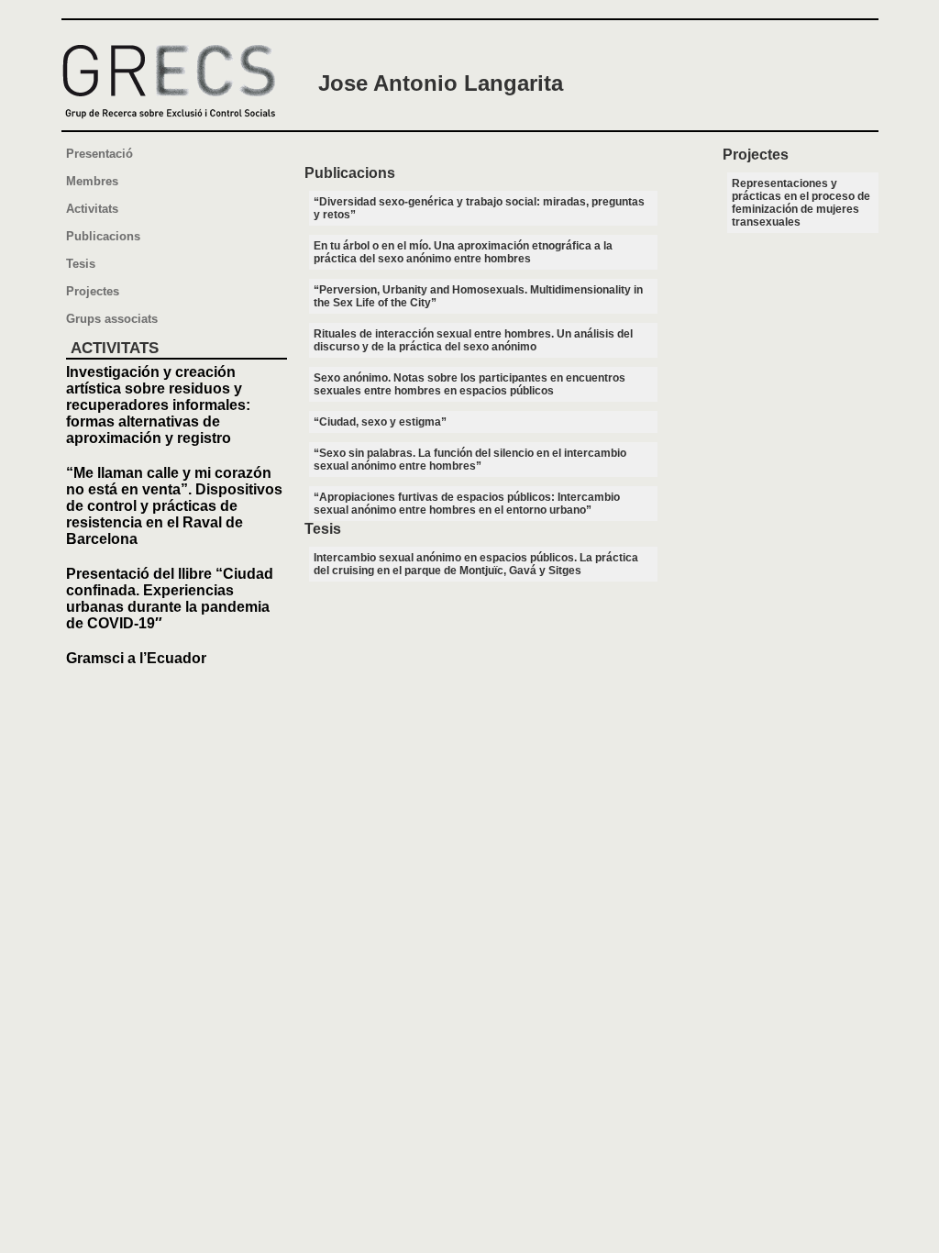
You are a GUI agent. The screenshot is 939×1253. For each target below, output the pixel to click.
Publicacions (103, 236)
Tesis (80, 264)
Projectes (92, 291)
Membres (92, 181)
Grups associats (112, 319)
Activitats (92, 209)
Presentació (99, 154)
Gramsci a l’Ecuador (136, 658)
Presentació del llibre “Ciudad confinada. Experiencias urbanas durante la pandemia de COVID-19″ (169, 598)
